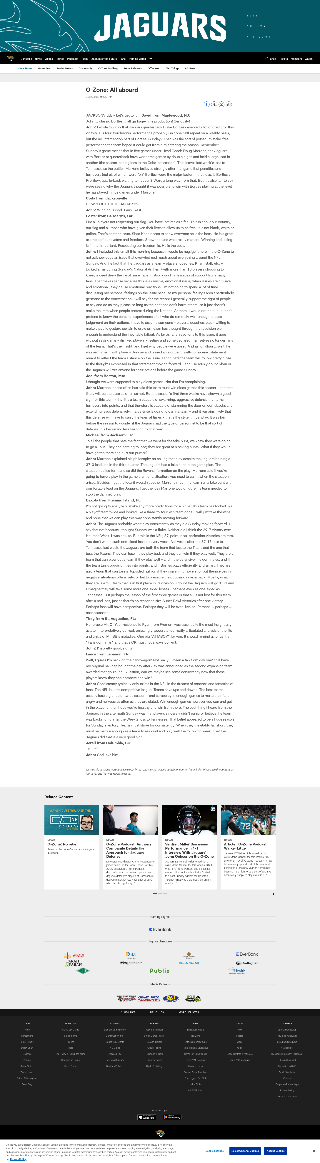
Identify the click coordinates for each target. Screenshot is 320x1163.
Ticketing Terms (154, 1060)
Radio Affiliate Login (240, 1060)
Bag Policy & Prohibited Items (70, 1054)
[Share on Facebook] (207, 106)
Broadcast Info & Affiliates (240, 1054)
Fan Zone (195, 1035)
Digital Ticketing (154, 1066)
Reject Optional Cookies (245, 1150)
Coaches (27, 1054)
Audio (240, 1047)
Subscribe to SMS (287, 1066)
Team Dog (27, 1084)
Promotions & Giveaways (195, 1047)
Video (240, 1042)
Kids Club (196, 1084)
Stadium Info (70, 1035)
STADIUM (114, 1023)
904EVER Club (195, 1090)
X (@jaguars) (287, 1047)
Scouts (27, 1060)
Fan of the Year (195, 1066)
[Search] (267, 58)
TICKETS (154, 1023)
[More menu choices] (150, 58)
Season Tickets (154, 1042)
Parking (70, 1042)
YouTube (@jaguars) (287, 1035)
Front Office (27, 1066)
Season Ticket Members (195, 1072)
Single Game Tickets (154, 1035)
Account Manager (154, 1029)
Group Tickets (154, 1047)
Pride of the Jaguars (27, 1078)
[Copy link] (229, 104)
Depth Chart (27, 1047)
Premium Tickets (154, 1054)
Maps (70, 1047)
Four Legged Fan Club (195, 1078)
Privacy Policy (287, 1090)
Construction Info (115, 1035)
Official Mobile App (287, 1029)
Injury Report (27, 1042)
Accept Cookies (276, 1150)
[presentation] (274, 894)
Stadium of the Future (115, 1029)
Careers (287, 1078)
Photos (239, 1035)
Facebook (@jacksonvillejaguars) (287, 1054)
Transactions (27, 1035)
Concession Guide (70, 1060)
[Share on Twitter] (214, 106)
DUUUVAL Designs (195, 1060)
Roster (27, 1029)
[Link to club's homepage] (10, 58)
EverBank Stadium (115, 1060)
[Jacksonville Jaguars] (160, 1134)
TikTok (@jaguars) (287, 1060)
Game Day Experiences (195, 1054)
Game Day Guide (70, 1029)
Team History (27, 1072)
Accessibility (115, 1054)
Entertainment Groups (196, 1042)
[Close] (314, 1151)
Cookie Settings (215, 1150)
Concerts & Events (115, 1042)
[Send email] (221, 106)
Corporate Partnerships (287, 1084)
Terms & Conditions (287, 1096)
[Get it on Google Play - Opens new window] (172, 1118)
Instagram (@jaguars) (287, 1042)
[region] (160, 1151)
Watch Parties (70, 1066)
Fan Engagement (195, 1029)
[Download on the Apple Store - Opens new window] (147, 1117)
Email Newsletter (287, 1072)
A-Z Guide (115, 1047)
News (239, 1029)
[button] (155, 893)
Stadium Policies (114, 1066)
